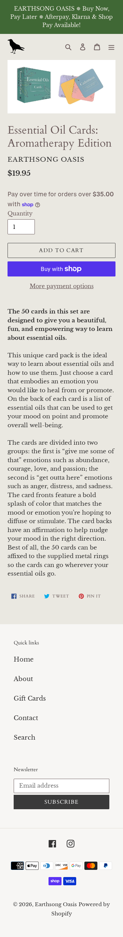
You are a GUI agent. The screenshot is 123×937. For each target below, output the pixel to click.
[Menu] (111, 47)
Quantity (20, 213)
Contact (26, 718)
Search (24, 737)
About (23, 679)
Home (23, 659)
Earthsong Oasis (56, 904)
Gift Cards (30, 698)
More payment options (62, 286)
